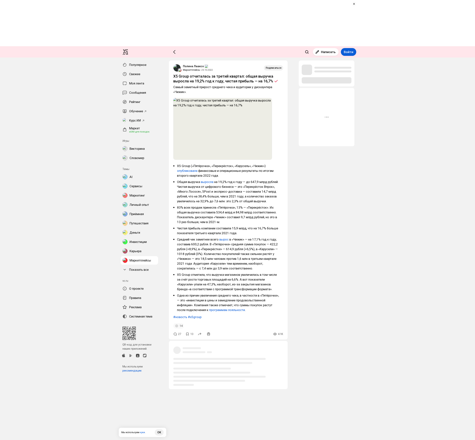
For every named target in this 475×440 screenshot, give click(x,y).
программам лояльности (227, 310)
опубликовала (187, 171)
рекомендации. (132, 370)
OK (159, 432)
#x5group (195, 317)
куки (142, 432)
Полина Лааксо (193, 66)
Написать (328, 52)
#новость (180, 317)
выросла (207, 182)
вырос (224, 239)
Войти (348, 52)
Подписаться (273, 67)
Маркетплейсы (191, 69)
